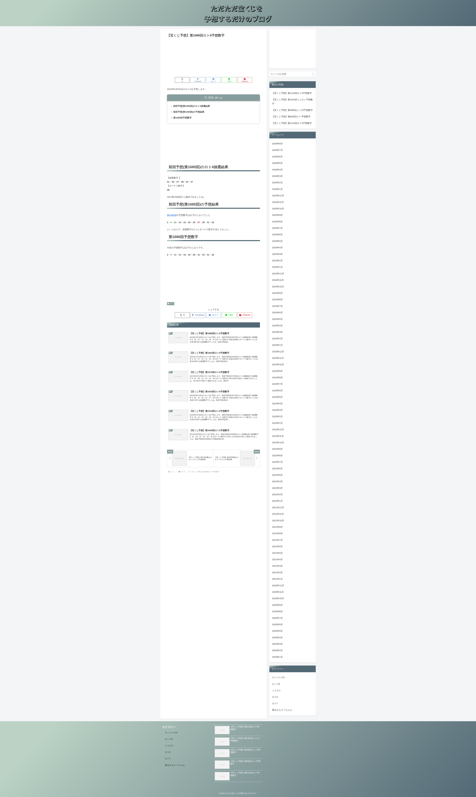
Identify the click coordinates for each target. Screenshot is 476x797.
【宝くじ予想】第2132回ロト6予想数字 (292, 93)
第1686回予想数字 (182, 117)
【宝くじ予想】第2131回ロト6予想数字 (292, 123)
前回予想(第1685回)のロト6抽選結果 (191, 106)
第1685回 (171, 215)
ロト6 (172, 303)
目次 (211, 97)
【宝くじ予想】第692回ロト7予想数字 (291, 116)
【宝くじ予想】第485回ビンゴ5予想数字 (292, 110)
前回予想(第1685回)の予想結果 (188, 112)
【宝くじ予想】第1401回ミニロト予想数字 (292, 101)
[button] (313, 74)
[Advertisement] (213, 56)
